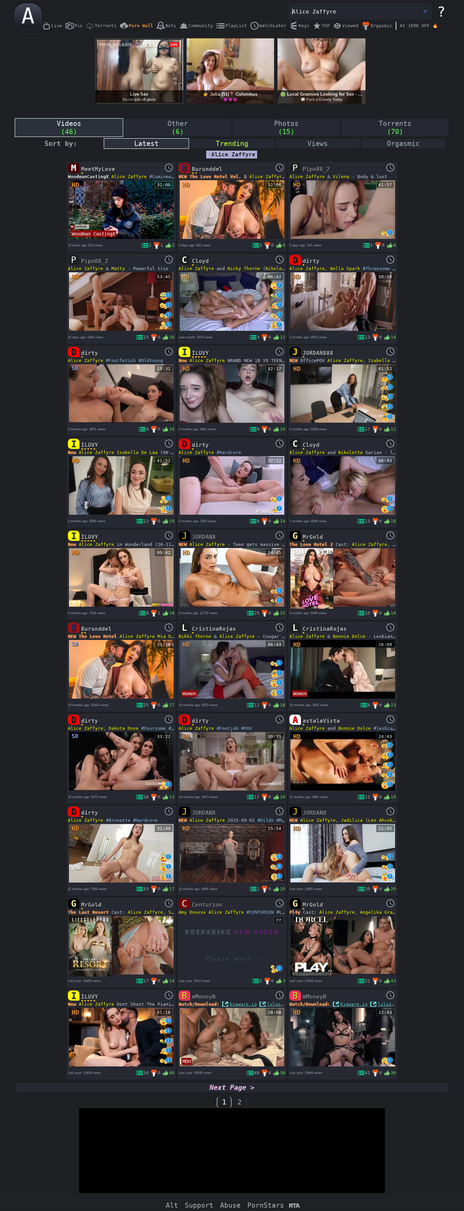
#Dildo (265, 820)
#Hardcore (229, 452)
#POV (173, 728)
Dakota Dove (124, 728)
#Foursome (153, 728)
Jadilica (352, 820)
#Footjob (227, 728)
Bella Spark (345, 268)
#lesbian (384, 728)
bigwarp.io (243, 1004)
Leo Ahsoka (381, 820)
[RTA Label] (294, 1206)
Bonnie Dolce (349, 636)
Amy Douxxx (192, 912)
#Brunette (118, 820)
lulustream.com (286, 1004)
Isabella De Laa (388, 360)
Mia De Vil (171, 636)
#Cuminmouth (164, 176)
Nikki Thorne (195, 636)
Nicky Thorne (244, 268)
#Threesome (376, 268)
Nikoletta (278, 268)
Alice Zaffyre (129, 176)
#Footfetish (121, 360)
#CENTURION (260, 912)
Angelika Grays (379, 912)
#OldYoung (151, 360)
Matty (118, 268)
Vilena (341, 176)
